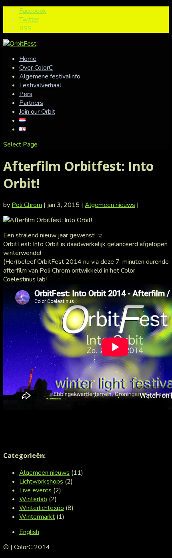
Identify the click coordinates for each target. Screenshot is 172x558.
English (29, 532)
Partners (31, 102)
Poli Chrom (27, 205)
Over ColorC (36, 67)
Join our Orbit (37, 111)
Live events (35, 490)
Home (27, 58)
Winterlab (33, 499)
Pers (25, 94)
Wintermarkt (37, 516)
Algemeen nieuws (110, 205)
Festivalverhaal (40, 85)
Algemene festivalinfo (49, 76)
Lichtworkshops (41, 481)
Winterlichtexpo (41, 508)
